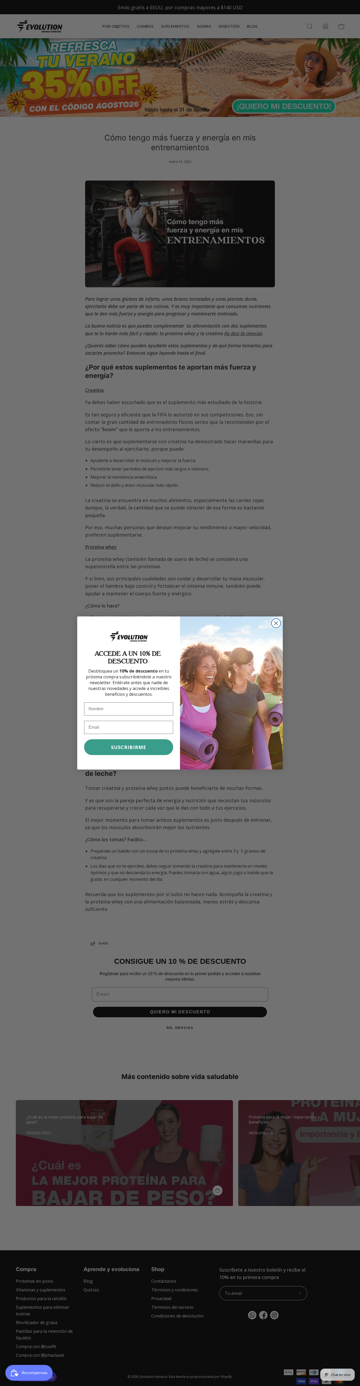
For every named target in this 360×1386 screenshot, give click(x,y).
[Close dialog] (276, 623)
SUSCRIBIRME (128, 747)
